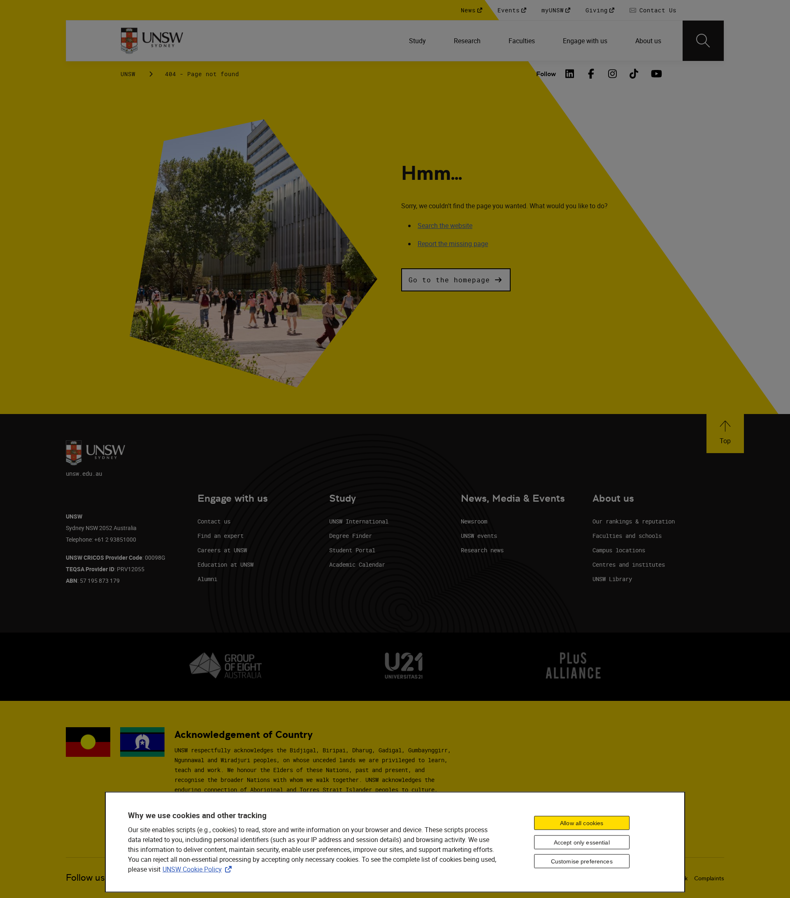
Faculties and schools (627, 536)
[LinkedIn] (570, 73)
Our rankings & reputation (633, 521)
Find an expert (221, 536)
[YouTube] (655, 73)
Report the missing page (453, 243)
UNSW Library (612, 579)
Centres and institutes (628, 564)
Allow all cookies (581, 822)
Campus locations (618, 550)
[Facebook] (591, 73)
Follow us (85, 877)
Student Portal (352, 550)
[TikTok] (634, 73)
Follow (546, 74)
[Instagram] (612, 73)
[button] (456, 279)
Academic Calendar (357, 564)
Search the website (445, 225)
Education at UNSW (225, 564)
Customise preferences (582, 861)
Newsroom (474, 521)
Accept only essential (582, 842)
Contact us (214, 521)
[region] (395, 842)
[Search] (703, 41)
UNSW (128, 74)
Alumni (207, 579)
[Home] (152, 41)
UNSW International (358, 521)
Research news (482, 550)
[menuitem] (418, 40)
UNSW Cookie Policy (199, 869)
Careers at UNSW (222, 550)
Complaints (709, 878)
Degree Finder (350, 536)
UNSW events (479, 536)
